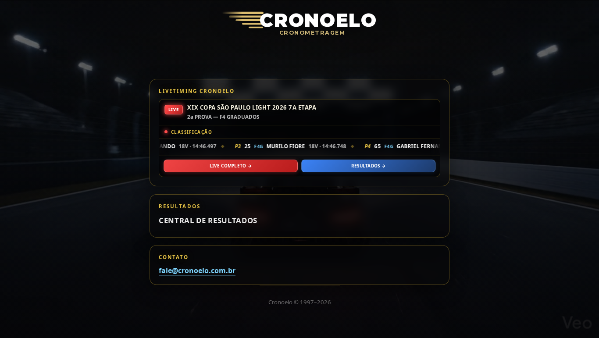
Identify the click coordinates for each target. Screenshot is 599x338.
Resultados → (368, 166)
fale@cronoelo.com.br (197, 271)
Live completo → (231, 166)
